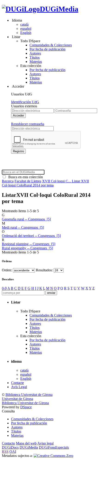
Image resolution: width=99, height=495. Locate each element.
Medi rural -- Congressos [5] (23, 227)
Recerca (8, 181)
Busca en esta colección (24, 177)
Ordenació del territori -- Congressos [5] (31, 236)
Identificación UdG (25, 102)
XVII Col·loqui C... (57, 181)
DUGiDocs (10, 447)
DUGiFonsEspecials (54, 447)
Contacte (17, 383)
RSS (5, 451)
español (25, 29)
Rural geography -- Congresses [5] (27, 248)
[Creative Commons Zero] (53, 456)
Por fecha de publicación (47, 49)
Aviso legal (45, 443)
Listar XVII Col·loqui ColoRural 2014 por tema (45, 183)
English (25, 33)
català (24, 24)
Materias (35, 62)
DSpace (26, 407)
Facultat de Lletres (28, 181)
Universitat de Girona (17, 399)
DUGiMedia (59, 9)
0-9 (4, 288)
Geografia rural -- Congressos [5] (26, 219)
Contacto (8, 443)
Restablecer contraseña (27, 124)
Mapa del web (26, 443)
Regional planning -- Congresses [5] (28, 244)
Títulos (34, 57)
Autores (35, 53)
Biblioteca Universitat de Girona (29, 395)
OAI (12, 451)
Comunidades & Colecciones (50, 45)
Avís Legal (19, 387)
